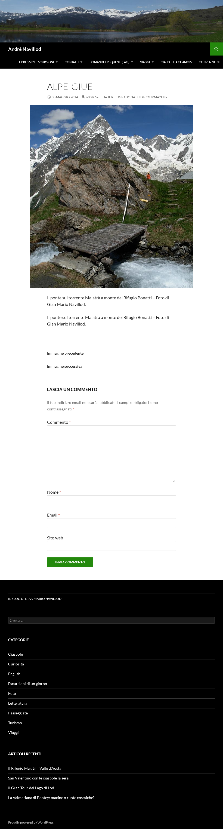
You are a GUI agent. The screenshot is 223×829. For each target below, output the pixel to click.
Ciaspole (15, 654)
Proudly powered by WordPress (31, 822)
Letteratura (17, 703)
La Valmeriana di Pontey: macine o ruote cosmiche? (51, 797)
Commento (59, 422)
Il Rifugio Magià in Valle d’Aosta (34, 768)
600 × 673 (93, 97)
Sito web (55, 537)
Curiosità (16, 664)
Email (53, 514)
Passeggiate (18, 713)
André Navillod (24, 49)
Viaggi (145, 62)
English (14, 673)
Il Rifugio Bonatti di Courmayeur (138, 97)
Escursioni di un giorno (27, 683)
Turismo (15, 722)
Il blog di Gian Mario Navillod (34, 599)
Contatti (72, 62)
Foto (12, 693)
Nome (54, 492)
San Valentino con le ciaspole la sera (38, 778)
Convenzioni (209, 62)
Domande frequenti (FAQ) (109, 62)
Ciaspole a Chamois (176, 62)
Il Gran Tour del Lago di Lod (31, 787)
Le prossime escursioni (35, 62)
